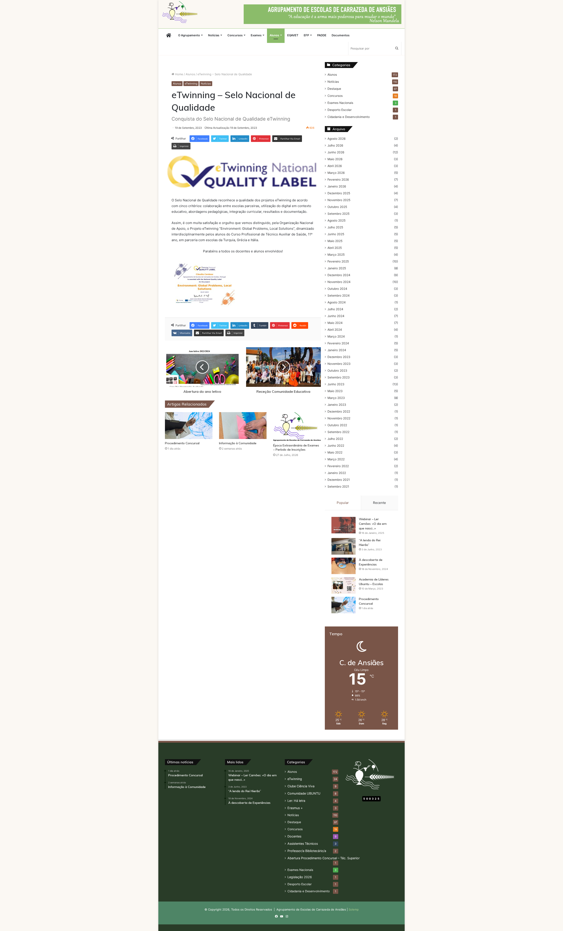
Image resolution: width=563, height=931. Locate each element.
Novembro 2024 (339, 282)
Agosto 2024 (336, 302)
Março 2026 (336, 172)
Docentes (294, 836)
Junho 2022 (335, 445)
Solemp (354, 909)
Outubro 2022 (337, 425)
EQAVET (292, 35)
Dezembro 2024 (338, 275)
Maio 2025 (334, 241)
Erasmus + (295, 808)
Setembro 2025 (338, 213)
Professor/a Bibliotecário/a (306, 851)
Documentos (340, 35)
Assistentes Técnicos (302, 843)
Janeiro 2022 (336, 473)
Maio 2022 (334, 452)
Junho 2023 (335, 384)
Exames (256, 35)
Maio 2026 (335, 159)
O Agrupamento (189, 35)
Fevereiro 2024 (338, 343)
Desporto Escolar (339, 110)
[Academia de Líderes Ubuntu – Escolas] (343, 585)
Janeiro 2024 (336, 350)
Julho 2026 (335, 145)
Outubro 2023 (337, 370)
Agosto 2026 (336, 138)
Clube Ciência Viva (300, 786)
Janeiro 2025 (336, 268)
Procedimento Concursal (182, 443)
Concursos (235, 35)
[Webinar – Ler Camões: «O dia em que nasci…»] (343, 525)
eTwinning (191, 83)
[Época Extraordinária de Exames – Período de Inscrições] (297, 426)
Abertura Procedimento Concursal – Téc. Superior (323, 858)
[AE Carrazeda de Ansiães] (181, 12)
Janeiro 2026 (336, 186)
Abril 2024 (334, 329)
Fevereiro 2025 (338, 261)
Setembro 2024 (338, 295)
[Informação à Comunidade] (243, 425)
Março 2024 (336, 336)
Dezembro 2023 (338, 357)
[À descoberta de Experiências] (343, 566)
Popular (343, 503)
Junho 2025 (335, 234)
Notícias (213, 35)
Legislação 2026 (299, 877)
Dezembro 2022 (338, 411)
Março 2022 (336, 459)
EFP (306, 35)
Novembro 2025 (338, 200)
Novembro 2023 (339, 363)
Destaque (334, 88)
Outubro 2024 (337, 288)
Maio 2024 (335, 323)
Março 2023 (336, 398)
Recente (379, 503)
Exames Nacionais (340, 103)
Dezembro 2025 (338, 193)
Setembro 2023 (338, 377)
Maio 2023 (335, 391)
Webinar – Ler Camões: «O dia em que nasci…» (373, 523)
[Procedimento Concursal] (188, 425)
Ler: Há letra (296, 800)
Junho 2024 (335, 316)
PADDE (321, 35)
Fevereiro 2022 (338, 466)
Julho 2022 (335, 439)
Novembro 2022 (338, 418)
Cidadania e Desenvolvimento (348, 117)
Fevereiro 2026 (338, 179)
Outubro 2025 (337, 207)
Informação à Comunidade (237, 443)
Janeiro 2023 (336, 404)
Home (178, 74)
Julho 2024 (335, 309)
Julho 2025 (335, 227)
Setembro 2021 (338, 486)
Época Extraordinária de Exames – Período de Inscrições (296, 447)
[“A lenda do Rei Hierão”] (343, 546)
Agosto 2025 (336, 220)
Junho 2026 (335, 152)
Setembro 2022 (338, 432)
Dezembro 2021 (338, 479)
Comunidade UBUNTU (303, 793)
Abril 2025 (334, 248)
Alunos (274, 35)
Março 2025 (336, 254)
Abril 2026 (334, 166)
